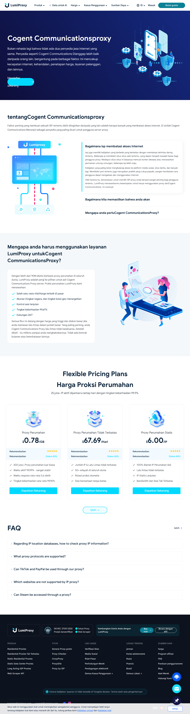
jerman (129, 649)
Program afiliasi (166, 653)
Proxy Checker (59, 653)
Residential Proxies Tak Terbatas (23, 653)
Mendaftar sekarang (13, 82)
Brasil (129, 668)
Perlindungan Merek (94, 663)
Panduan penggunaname (170, 663)
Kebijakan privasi (85, 710)
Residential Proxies (16, 649)
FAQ (160, 658)
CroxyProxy (57, 658)
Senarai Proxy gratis (62, 649)
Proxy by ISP (58, 668)
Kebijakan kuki (104, 710)
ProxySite (56, 663)
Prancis (130, 663)
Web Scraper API (15, 673)
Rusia (129, 658)
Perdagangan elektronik (96, 668)
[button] (95, 543)
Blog (160, 668)
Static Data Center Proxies (20, 663)
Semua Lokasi (133, 673)
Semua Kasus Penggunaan (98, 673)
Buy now (146, 630)
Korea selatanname (135, 653)
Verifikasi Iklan (92, 649)
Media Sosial (91, 653)
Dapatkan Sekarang (33, 490)
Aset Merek (163, 673)
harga (161, 649)
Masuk (151, 5)
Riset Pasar (90, 658)
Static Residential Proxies (20, 658)
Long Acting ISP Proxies (19, 668)
